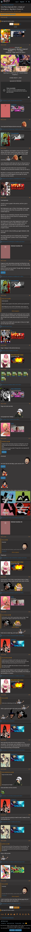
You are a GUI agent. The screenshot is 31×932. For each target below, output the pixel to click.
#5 (29, 260)
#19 (29, 840)
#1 (29, 45)
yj (11, 330)
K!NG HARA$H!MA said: (7, 772)
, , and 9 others (12, 100)
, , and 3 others (12, 384)
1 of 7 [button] (11, 24)
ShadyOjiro (14, 754)
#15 (29, 694)
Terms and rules (10, 923)
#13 (29, 611)
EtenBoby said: (5, 441)
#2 (29, 119)
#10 (29, 438)
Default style (5, 921)
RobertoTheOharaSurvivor (8, 11)
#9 (29, 403)
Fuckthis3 (13, 105)
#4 (29, 197)
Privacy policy (18, 923)
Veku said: (4, 539)
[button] (1, 1)
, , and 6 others (15, 557)
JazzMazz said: (5, 844)
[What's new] (26, 1)
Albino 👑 (13, 866)
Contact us (3, 923)
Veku (12, 423)
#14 (29, 654)
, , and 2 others (10, 350)
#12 (29, 577)
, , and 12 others (13, 517)
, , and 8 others (14, 241)
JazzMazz (13, 639)
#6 (29, 295)
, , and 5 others (13, 129)
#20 (29, 880)
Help (23, 923)
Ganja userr (14, 183)
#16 (29, 740)
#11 (29, 536)
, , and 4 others (13, 635)
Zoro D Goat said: (5, 615)
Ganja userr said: (5, 298)
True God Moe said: (6, 657)
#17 (29, 769)
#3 (29, 148)
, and (8, 721)
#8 (29, 369)
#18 (29, 815)
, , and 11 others (13, 276)
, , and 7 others (14, 178)
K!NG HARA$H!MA (16, 389)
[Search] (29, 1)
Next (16, 24)
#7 (29, 345)
